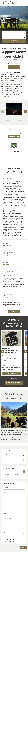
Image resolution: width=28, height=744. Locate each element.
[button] (24, 2)
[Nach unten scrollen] (14, 27)
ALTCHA (22, 535)
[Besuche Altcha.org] (23, 533)
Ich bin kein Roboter (10, 533)
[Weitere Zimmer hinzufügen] (24, 471)
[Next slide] (25, 111)
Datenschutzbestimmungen (12, 541)
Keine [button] (16, 476)
